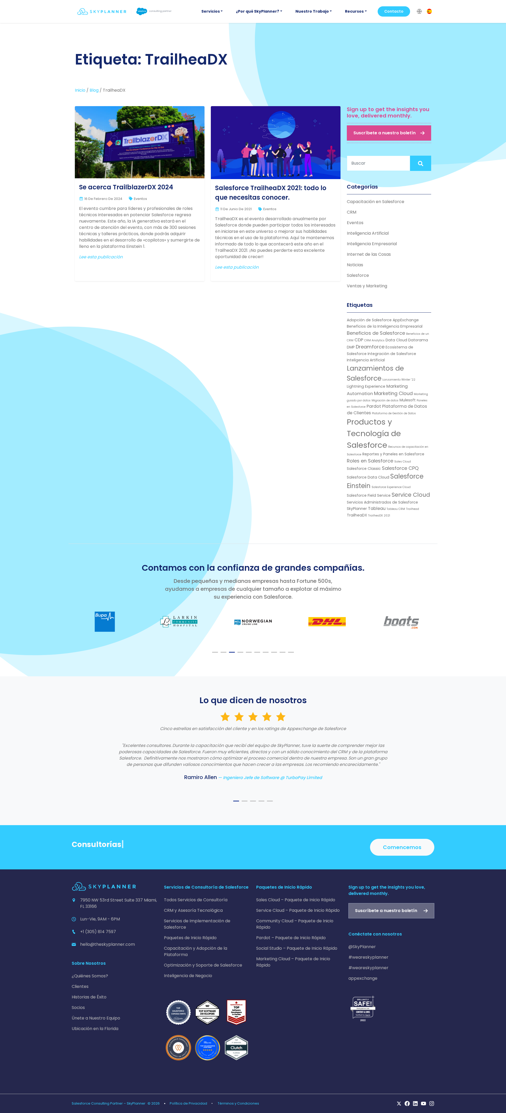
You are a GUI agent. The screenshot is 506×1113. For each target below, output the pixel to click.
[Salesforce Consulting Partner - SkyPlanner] (124, 11)
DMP (351, 347)
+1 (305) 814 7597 (98, 932)
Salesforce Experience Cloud (391, 487)
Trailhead (412, 509)
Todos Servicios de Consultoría (195, 900)
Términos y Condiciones (238, 1103)
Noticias (355, 265)
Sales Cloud (402, 462)
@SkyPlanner (362, 947)
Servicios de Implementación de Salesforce (197, 924)
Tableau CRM (396, 509)
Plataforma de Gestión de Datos (394, 413)
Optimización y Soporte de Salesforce (203, 965)
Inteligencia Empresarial (372, 244)
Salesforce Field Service (369, 495)
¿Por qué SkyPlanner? (257, 11)
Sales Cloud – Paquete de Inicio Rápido (295, 900)
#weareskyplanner (368, 957)
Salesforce (358, 275)
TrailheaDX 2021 (379, 516)
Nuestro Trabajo (312, 11)
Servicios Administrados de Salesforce (382, 502)
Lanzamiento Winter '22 (398, 380)
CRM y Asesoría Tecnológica (193, 910)
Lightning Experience (366, 386)
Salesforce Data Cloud (368, 477)
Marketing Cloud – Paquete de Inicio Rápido (293, 962)
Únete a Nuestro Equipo (96, 1018)
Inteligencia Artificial (368, 233)
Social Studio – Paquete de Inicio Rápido (296, 948)
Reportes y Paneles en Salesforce (393, 454)
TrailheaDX (357, 515)
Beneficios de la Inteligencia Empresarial (384, 326)
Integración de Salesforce (392, 353)
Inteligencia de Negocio (188, 976)
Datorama (418, 340)
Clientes (80, 986)
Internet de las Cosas (369, 254)
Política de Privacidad (188, 1103)
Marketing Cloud (393, 393)
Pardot (374, 406)
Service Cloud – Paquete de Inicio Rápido (298, 910)
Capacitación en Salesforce (375, 202)
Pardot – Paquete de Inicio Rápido (291, 938)
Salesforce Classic (364, 468)
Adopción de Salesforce (369, 320)
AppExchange (406, 320)
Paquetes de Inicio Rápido (190, 938)
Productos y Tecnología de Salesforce (374, 433)
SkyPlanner (357, 508)
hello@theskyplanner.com (107, 944)
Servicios (210, 11)
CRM (351, 212)
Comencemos (402, 847)
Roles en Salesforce (370, 460)
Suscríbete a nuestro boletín (384, 133)
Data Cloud (396, 340)
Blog (94, 90)
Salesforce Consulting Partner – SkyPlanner (108, 1103)
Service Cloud (411, 495)
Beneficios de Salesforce (376, 333)
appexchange (362, 978)
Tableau (377, 508)
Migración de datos (385, 400)
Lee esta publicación (101, 257)
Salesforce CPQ (400, 468)
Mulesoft (408, 400)
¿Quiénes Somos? (90, 976)
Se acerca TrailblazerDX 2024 (126, 187)
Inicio (80, 90)
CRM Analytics (374, 340)
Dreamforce (370, 346)
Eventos (140, 198)
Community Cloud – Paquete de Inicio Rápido (294, 924)
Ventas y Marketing (367, 286)
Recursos (354, 11)
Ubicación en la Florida (95, 1029)
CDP (358, 340)
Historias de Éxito (89, 997)
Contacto (393, 11)
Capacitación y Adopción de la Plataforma (195, 951)
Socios (78, 1007)
